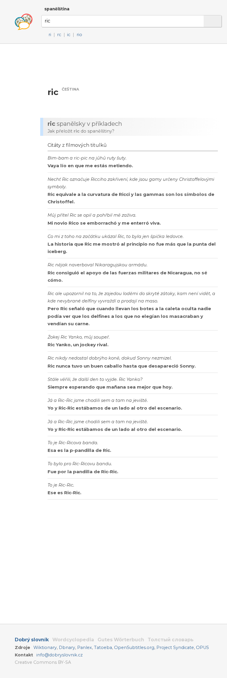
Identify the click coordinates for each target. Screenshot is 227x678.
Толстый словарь (171, 639)
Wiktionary (45, 647)
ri (49, 34)
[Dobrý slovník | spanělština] (24, 22)
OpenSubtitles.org (134, 647)
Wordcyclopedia (73, 639)
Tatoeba (103, 647)
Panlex (84, 647)
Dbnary (67, 647)
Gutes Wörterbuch (121, 639)
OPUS (202, 647)
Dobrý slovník (32, 639)
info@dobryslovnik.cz (59, 655)
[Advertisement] (132, 65)
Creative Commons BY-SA (43, 662)
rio (79, 34)
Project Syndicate (175, 647)
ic (68, 34)
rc (59, 34)
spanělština (56, 9)
